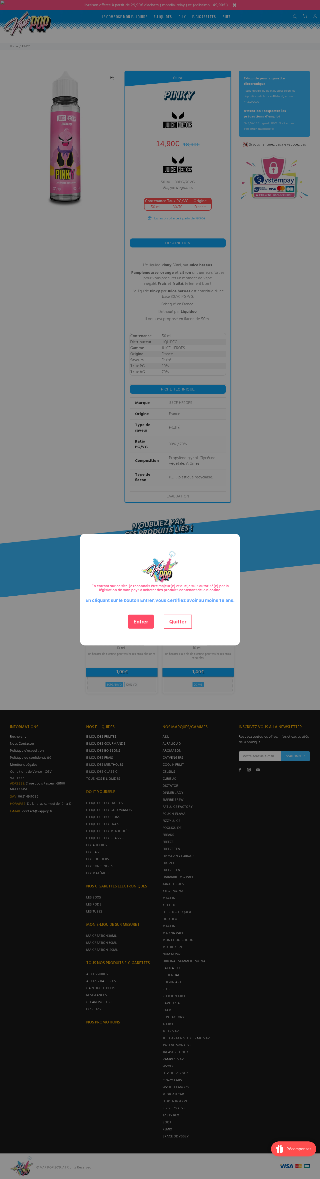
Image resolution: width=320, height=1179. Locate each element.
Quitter (177, 622)
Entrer (141, 622)
